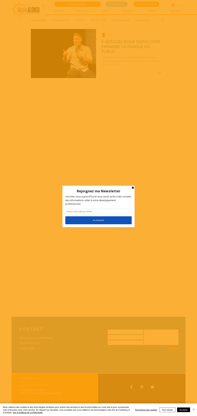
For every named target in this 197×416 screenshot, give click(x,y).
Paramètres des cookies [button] (146, 409)
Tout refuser (167, 409)
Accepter (184, 409)
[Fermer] (193, 410)
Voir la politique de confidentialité (28, 412)
